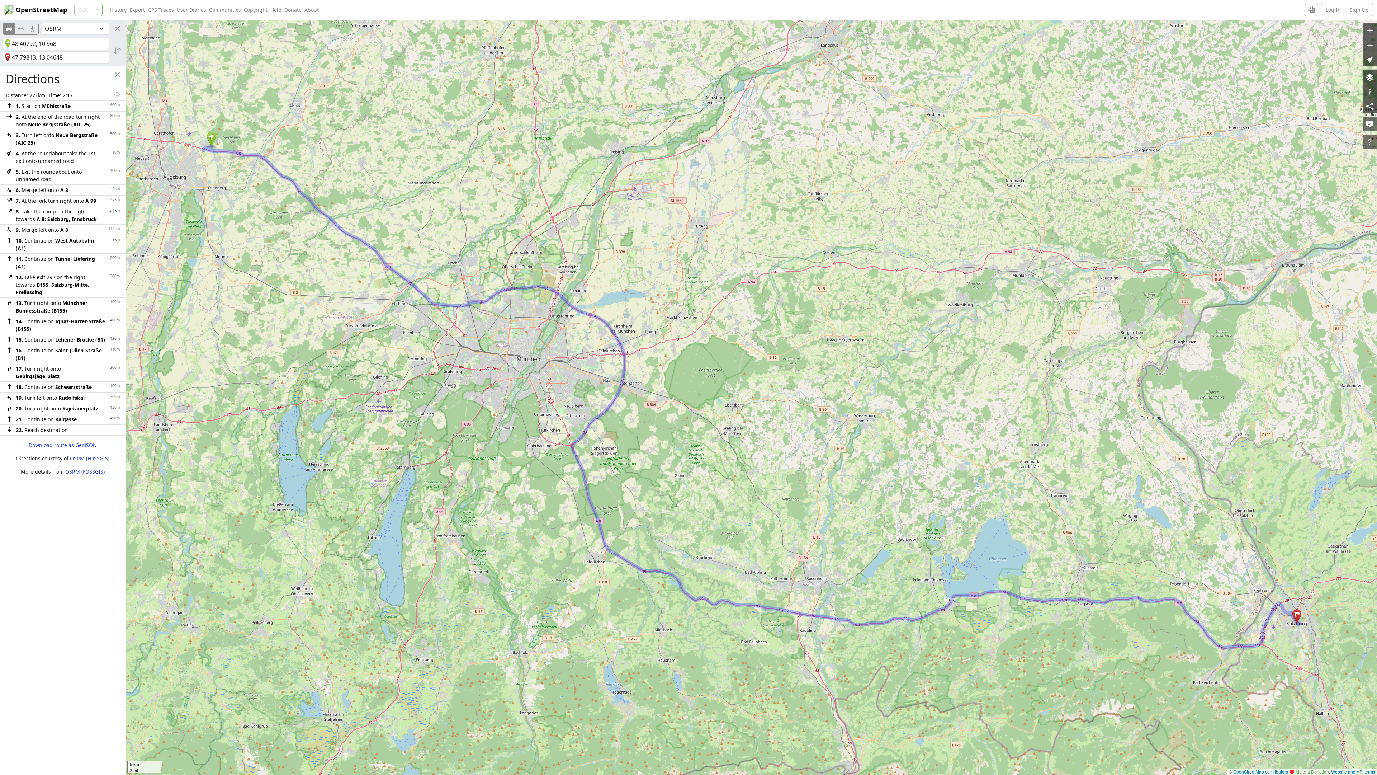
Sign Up (1359, 9)
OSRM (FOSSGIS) (89, 458)
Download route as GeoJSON (63, 445)
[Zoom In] (1370, 30)
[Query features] (1370, 142)
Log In (1333, 9)
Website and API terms (1353, 772)
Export (137, 9)
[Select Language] (1311, 10)
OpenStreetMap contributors (1260, 772)
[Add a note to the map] (1370, 124)
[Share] (1370, 106)
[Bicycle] (21, 29)
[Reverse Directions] (117, 50)
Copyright (256, 9)
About (311, 9)
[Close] (117, 28)
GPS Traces (161, 9)
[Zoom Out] (1370, 45)
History (118, 9)
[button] (211, 139)
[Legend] (1370, 91)
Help (275, 9)
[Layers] (1370, 77)
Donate (293, 9)
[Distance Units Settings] (117, 94)
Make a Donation (1312, 772)
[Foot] (33, 29)
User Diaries (191, 9)
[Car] (9, 29)
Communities (225, 9)
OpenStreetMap (41, 9)
